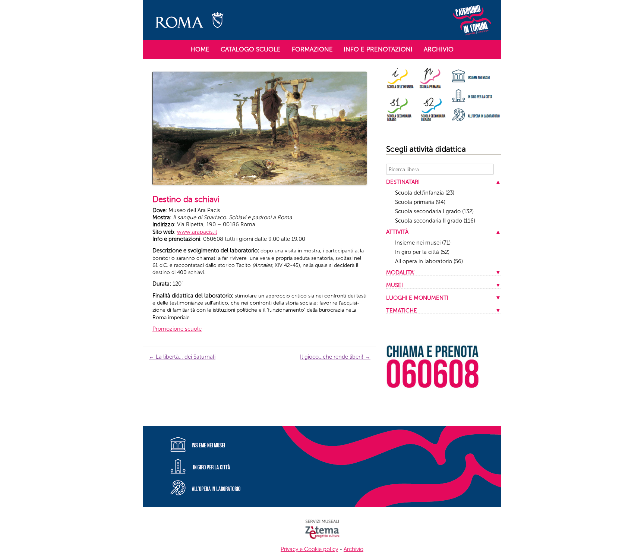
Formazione (312, 49)
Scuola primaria (420, 202)
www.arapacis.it (197, 232)
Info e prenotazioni (378, 49)
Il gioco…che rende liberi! (335, 356)
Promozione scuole (177, 328)
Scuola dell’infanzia (424, 192)
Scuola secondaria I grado (434, 211)
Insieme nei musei (423, 242)
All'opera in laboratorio (429, 261)
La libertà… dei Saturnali (182, 356)
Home (199, 49)
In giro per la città (422, 252)
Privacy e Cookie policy (309, 549)
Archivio (439, 49)
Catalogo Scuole (251, 49)
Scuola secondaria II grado (435, 220)
